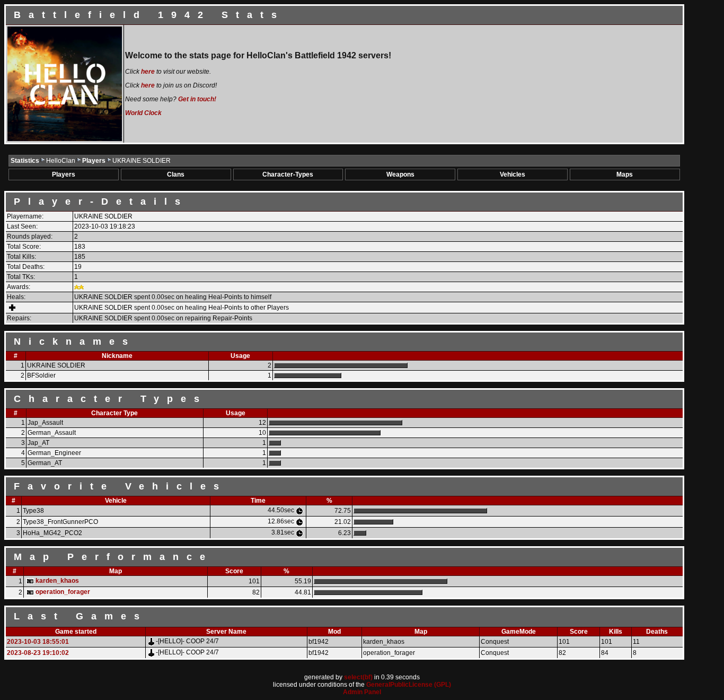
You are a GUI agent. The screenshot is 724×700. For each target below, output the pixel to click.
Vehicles (512, 174)
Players (94, 160)
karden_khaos (57, 580)
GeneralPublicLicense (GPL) (408, 684)
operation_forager (63, 592)
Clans (175, 174)
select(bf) (358, 677)
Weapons (400, 174)
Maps (624, 174)
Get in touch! (197, 99)
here (148, 71)
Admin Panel (362, 692)
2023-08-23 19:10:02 (38, 653)
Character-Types (287, 174)
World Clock (143, 113)
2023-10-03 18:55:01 (38, 641)
